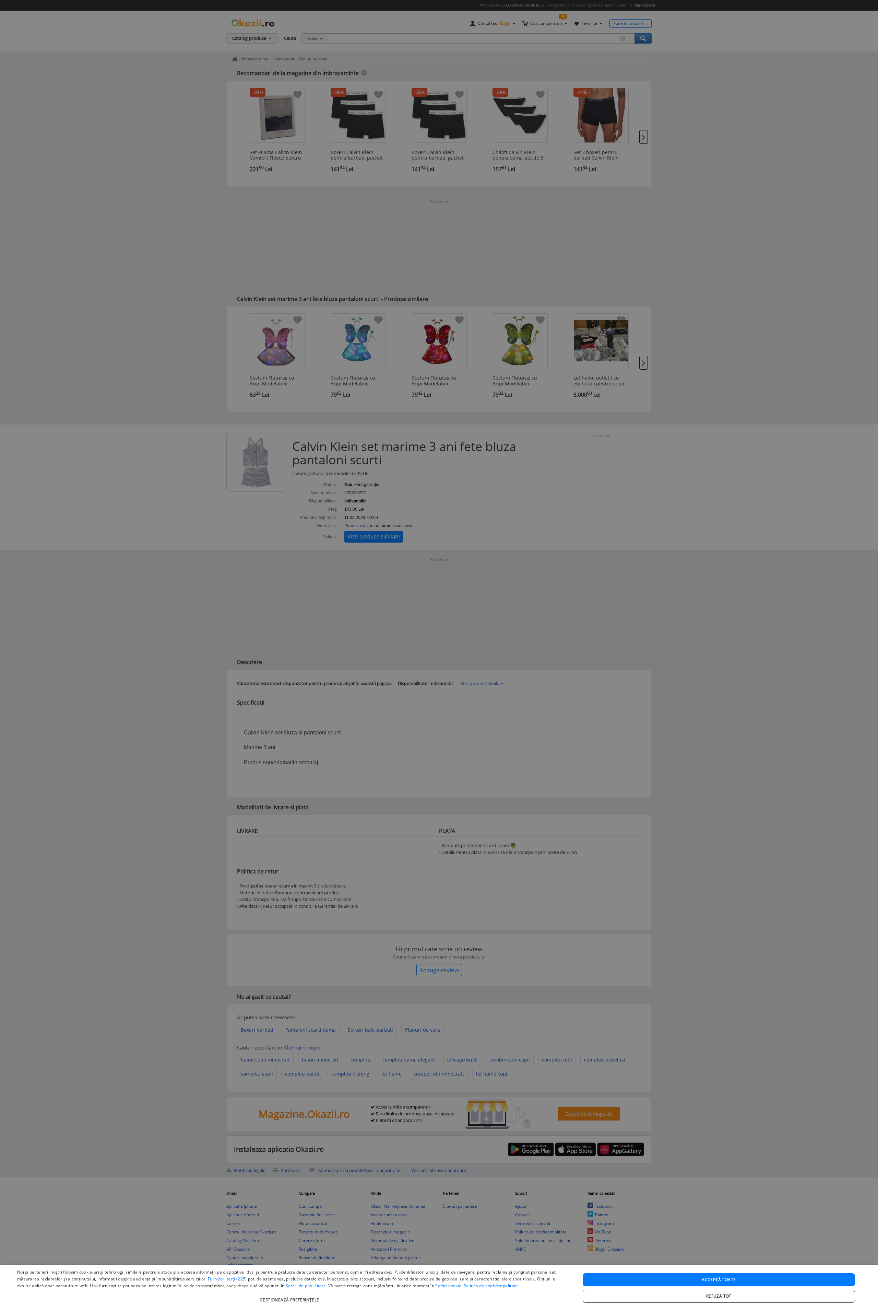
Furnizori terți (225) (227, 1279)
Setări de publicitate (306, 1286)
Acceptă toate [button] (719, 1280)
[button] (290, 1296)
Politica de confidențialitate (491, 1286)
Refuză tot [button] (719, 1296)
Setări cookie (448, 1286)
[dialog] (439, 1288)
